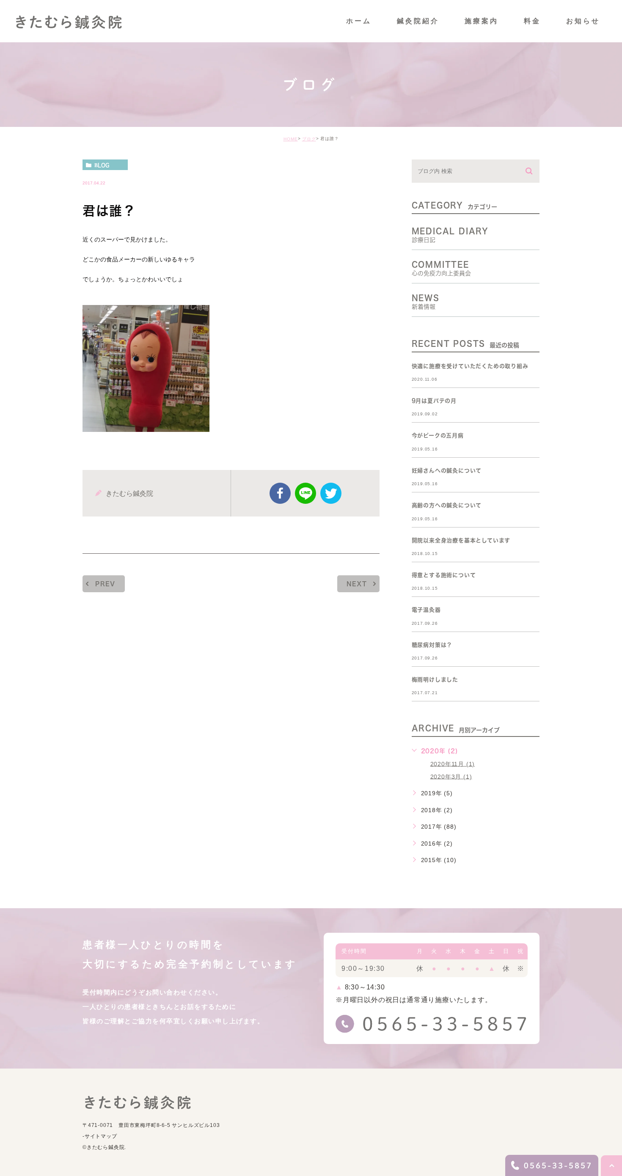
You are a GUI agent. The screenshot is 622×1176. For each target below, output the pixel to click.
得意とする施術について (444, 575)
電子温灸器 (426, 610)
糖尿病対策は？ (432, 645)
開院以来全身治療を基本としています (461, 540)
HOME (290, 139)
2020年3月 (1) (451, 776)
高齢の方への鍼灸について (447, 505)
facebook (280, 493)
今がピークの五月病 (438, 436)
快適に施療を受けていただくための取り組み (470, 366)
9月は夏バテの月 (434, 401)
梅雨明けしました (435, 679)
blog (101, 165)
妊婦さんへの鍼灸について (447, 470)
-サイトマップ (100, 1136)
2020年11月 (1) (452, 763)
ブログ (309, 139)
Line (305, 493)
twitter (330, 493)
